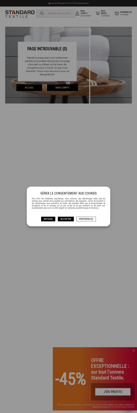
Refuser (48, 219)
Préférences (86, 219)
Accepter (65, 219)
